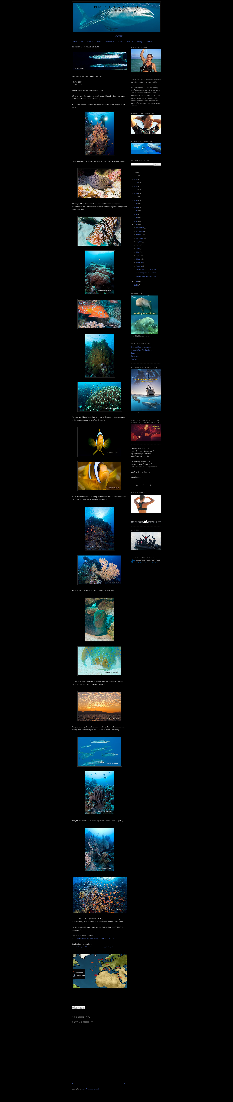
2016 (136, 210)
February (139, 262)
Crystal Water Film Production (142, 350)
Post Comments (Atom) (90, 1089)
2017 (136, 207)
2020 (136, 196)
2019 (136, 200)
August (139, 241)
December (140, 227)
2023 (136, 186)
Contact (149, 41)
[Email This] (73, 1007)
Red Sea (130, 41)
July (138, 245)
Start (75, 41)
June (138, 248)
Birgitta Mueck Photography (141, 347)
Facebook (134, 353)
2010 (136, 285)
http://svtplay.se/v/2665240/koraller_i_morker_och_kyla (93, 938)
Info (82, 41)
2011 (136, 281)
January (139, 266)
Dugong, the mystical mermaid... (147, 269)
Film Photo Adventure (116, 7)
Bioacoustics (109, 41)
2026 (136, 176)
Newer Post (76, 1084)
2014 (136, 217)
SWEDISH (119, 36)
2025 (136, 179)
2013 (136, 221)
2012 (136, 224)
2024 (136, 182)
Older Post (123, 1084)
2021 (136, 193)
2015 (136, 214)
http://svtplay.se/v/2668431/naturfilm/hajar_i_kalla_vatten (93, 947)
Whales (120, 41)
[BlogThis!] (75, 1007)
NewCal (90, 41)
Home (100, 1084)
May (138, 252)
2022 (136, 189)
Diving (139, 41)
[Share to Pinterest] (83, 1007)
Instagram (134, 356)
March (138, 259)
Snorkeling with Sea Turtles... (146, 272)
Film (99, 41)
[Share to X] (78, 1007)
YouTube (134, 359)
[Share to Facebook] (81, 1007)
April (138, 255)
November (140, 231)
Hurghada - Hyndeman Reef (146, 276)
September (140, 238)
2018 (136, 203)
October (139, 234)
